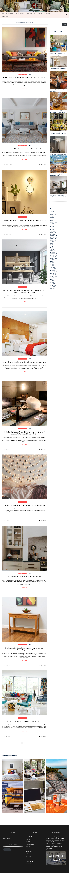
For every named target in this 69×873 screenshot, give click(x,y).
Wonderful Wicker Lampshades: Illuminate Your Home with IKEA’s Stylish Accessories (58, 133)
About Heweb (47, 13)
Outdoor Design (20, 13)
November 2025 (53, 219)
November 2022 (53, 273)
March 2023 (52, 267)
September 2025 (53, 222)
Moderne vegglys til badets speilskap (55, 849)
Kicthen (27, 854)
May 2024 (52, 246)
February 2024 (53, 250)
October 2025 (53, 220)
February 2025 (53, 232)
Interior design (9, 13)
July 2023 (52, 261)
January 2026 (52, 216)
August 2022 (52, 277)
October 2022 (53, 274)
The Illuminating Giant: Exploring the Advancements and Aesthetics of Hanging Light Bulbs (24, 649)
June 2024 (52, 244)
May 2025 (52, 228)
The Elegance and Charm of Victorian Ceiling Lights (24, 576)
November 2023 (53, 255)
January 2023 (52, 270)
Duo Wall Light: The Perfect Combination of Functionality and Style (24, 220)
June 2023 (52, 262)
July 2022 (52, 279)
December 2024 (53, 235)
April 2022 (52, 282)
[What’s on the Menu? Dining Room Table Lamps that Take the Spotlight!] (58, 185)
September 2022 (53, 276)
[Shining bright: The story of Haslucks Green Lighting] (24, 692)
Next (29, 742)
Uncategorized (29, 863)
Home (3, 13)
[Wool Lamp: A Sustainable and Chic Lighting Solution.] (58, 80)
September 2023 (53, 258)
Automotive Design (32, 17)
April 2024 (52, 247)
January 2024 (52, 252)
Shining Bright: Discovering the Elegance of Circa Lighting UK (24, 77)
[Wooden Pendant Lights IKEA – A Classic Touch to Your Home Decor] (58, 101)
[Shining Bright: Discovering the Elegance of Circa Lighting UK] (24, 49)
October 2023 (53, 256)
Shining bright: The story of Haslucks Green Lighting (24, 721)
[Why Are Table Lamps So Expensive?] (58, 145)
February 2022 (53, 285)
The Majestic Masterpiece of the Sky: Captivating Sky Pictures (24, 505)
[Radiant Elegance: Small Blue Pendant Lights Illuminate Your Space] (24, 333)
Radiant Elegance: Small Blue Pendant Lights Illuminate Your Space (24, 362)
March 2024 (52, 249)
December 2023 (53, 253)
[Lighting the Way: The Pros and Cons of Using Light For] (24, 120)
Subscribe (7, 849)
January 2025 (52, 234)
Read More (24, 88)
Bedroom (28, 839)
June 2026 (52, 210)
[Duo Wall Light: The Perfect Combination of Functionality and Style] (24, 192)
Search (51, 22)
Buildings (40, 13)
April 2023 (52, 265)
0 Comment (43, 93)
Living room (28, 856)
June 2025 (52, 226)
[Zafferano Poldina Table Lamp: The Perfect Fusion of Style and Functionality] (58, 44)
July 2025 (52, 225)
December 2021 (53, 288)
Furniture (9, 17)
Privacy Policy (5, 16)
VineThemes (63, 871)
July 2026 (52, 208)
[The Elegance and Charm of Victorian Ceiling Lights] (24, 548)
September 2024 (53, 240)
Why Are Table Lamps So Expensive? (58, 154)
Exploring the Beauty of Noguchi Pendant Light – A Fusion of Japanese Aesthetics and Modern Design (24, 433)
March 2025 (52, 231)
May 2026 (52, 211)
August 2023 (52, 259)
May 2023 (52, 264)
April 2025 (52, 229)
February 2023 (53, 268)
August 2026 (52, 207)
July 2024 (52, 243)
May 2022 (52, 280)
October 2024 (53, 238)
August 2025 (52, 223)
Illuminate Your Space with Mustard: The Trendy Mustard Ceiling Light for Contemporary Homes (24, 291)
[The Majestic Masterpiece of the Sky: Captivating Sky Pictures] (24, 477)
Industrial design (31, 13)
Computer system (30, 844)
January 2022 (52, 286)
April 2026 (52, 213)
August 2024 (52, 241)
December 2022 (53, 271)
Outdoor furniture (21, 17)
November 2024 (53, 237)
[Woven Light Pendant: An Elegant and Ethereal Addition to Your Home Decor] (58, 62)
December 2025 (53, 217)
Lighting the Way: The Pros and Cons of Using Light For (24, 149)
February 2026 (53, 214)
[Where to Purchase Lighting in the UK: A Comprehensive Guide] (58, 164)
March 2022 (52, 283)
